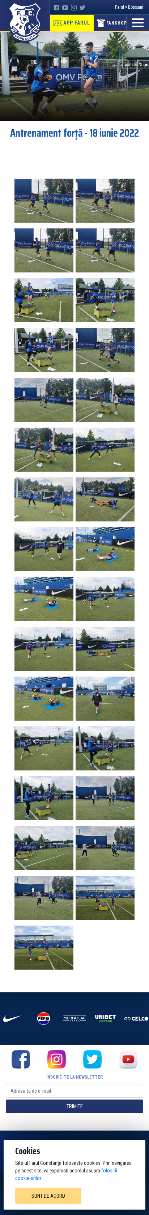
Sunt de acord (48, 1196)
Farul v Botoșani (129, 7)
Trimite (75, 1106)
